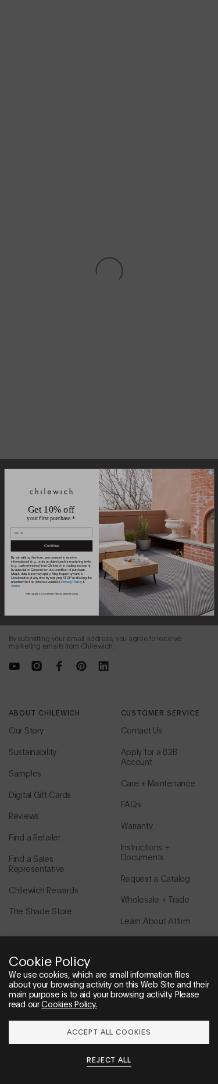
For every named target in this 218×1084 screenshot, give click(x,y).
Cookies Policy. (69, 1003)
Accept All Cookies (109, 1031)
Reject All (109, 1060)
